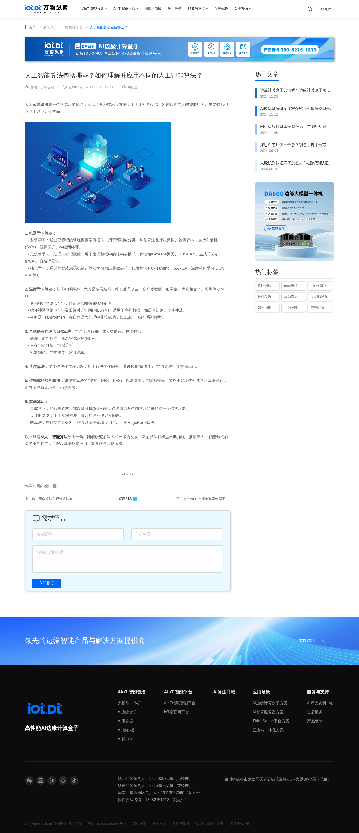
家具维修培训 (240, 824)
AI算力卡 (125, 739)
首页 (32, 27)
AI (54, 437)
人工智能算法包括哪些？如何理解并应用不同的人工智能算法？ (111, 27)
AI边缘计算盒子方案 (270, 703)
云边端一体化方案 (268, 730)
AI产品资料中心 (320, 703)
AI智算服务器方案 (268, 712)
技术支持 (159, 824)
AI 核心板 (126, 730)
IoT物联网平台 (176, 712)
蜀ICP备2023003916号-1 (107, 824)
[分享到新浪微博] (46, 486)
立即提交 (46, 583)
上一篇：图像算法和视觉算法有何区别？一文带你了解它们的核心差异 (52, 499)
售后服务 (315, 712)
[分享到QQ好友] (54, 486)
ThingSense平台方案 (271, 721)
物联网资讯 (73, 27)
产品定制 (315, 721)
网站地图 (139, 824)
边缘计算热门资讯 (209, 824)
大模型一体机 (129, 703)
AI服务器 (125, 721)
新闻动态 (50, 27)
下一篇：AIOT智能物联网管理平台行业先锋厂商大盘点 (203, 499)
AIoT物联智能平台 (180, 703)
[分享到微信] (39, 486)
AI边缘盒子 (127, 712)
